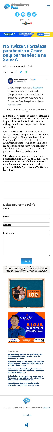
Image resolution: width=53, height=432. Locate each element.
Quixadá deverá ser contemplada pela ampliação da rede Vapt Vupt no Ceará (23, 384)
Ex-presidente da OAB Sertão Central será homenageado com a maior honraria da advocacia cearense (25, 356)
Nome (6, 208)
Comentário (8, 233)
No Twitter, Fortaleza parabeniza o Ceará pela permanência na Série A (24, 53)
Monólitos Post (16, 6)
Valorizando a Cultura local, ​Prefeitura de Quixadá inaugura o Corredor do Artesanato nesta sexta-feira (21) (26, 371)
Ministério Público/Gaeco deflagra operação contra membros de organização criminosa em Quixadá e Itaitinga (26, 363)
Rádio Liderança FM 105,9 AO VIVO (26, 23)
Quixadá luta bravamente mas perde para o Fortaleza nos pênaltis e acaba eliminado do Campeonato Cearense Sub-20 (26, 378)
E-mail (6, 217)
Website (7, 225)
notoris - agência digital (26, 424)
